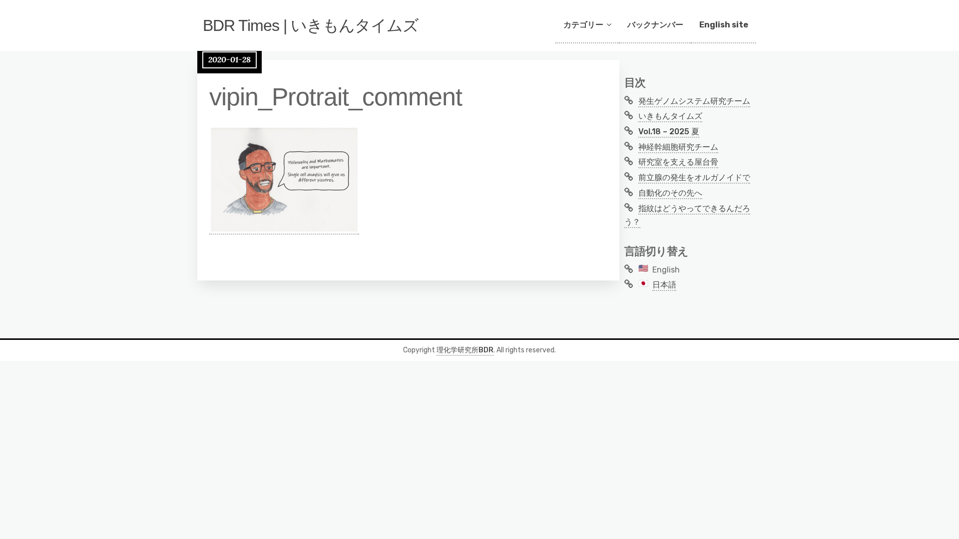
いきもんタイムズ (670, 116)
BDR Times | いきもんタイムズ (311, 25)
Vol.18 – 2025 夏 (668, 131)
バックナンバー (655, 24)
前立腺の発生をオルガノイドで (694, 177)
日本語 (664, 284)
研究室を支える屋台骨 (678, 162)
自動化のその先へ (670, 193)
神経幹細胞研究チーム (678, 147)
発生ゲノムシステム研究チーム (694, 101)
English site (723, 24)
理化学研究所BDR (465, 350)
